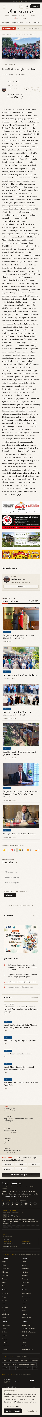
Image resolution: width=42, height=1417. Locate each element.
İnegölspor (28, 1368)
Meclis (4, 1304)
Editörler (5, 1349)
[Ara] (27, 6)
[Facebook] (3, 1204)
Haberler (5, 1368)
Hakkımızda (6, 1325)
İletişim (4, 1339)
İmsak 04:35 (27, 1)
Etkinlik (8, 1169)
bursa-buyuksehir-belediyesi (27, 1364)
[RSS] (30, 1204)
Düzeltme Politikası (28, 1328)
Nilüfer (4, 1265)
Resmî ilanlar (26, 1297)
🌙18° (20, 1)
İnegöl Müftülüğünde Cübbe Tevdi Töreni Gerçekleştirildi (18, 1120)
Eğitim (4, 1318)
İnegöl (4, 1262)
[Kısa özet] (37, 89)
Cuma (24, 1262)
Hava (23, 1304)
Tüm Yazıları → (21, 587)
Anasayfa (5, 23)
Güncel (12, 1368)
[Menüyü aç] (4, 6)
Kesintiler (25, 1311)
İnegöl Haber (6, 1364)
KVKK (24, 1339)
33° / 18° (7, 1141)
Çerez (24, 1342)
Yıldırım (5, 1272)
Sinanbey (25, 1279)
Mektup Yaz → (8, 1227)
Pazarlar (24, 1314)
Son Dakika (5, 1293)
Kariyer (4, 1335)
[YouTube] (17, 1204)
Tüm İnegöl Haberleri (10, 568)
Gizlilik (24, 1346)
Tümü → (25, 1286)
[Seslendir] (32, 89)
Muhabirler (5, 1346)
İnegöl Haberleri (17, 23)
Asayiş (4, 1297)
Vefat (21, 1169)
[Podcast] (35, 1204)
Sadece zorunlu (12, 1407)
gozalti (35, 1368)
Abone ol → (33, 1381)
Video (21, 1164)
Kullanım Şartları (27, 1349)
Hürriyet (25, 1272)
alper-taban (24, 1360)
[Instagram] (12, 1204)
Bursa (28, 23)
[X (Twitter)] (8, 1204)
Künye (4, 1328)
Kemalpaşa (25, 1268)
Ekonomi (5, 1307)
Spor (3, 1311)
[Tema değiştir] (21, 6)
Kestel (4, 1286)
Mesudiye (25, 1275)
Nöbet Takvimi (20, 1227)
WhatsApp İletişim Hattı (21, 1175)
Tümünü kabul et (13, 1411)
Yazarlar (4, 1342)
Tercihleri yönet (32, 1411)
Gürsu (4, 1282)
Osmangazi (5, 1268)
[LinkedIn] (26, 1204)
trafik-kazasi (34, 1360)
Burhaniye (25, 1282)
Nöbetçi (24, 1300)
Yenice (24, 1265)
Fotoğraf (8, 1164)
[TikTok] (21, 1204)
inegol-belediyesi (13, 1360)
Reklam (4, 1332)
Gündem (36, 23)
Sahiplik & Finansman (29, 1332)
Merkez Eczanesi (10, 1131)
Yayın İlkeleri (26, 1325)
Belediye (4, 1300)
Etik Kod (25, 1335)
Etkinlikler (5, 1314)
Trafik (24, 1307)
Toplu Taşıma (26, 1318)
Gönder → (10, 895)
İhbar (34, 1164)
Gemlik (4, 1279)
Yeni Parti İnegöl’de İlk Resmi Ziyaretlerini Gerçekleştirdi (20, 28)
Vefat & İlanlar (27, 1293)
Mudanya (5, 1275)
